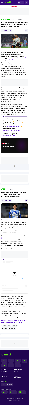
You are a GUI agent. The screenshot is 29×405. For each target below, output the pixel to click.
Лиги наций (21, 58)
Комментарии (7, 30)
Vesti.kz (11, 60)
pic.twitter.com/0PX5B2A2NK (12, 130)
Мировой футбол (5, 19)
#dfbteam (16, 126)
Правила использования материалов (14, 398)
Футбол (15, 325)
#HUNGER (10, 126)
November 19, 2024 (9, 135)
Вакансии (16, 371)
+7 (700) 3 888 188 (7, 384)
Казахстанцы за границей (8, 328)
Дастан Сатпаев (6, 238)
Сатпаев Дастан (6, 325)
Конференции (17, 373)
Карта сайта (4, 376)
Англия (3, 189)
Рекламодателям (18, 369)
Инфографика (4, 371)
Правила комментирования (18, 377)
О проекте (3, 369)
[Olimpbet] (14, 6)
